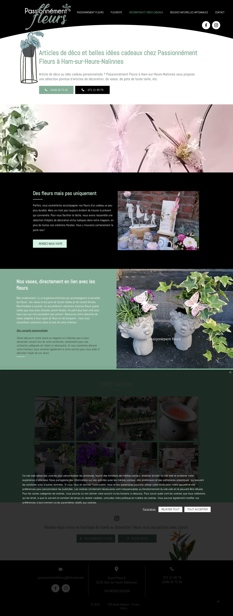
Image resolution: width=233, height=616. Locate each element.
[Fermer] (230, 372)
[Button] (206, 25)
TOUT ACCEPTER (197, 509)
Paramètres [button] (149, 509)
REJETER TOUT (170, 509)
